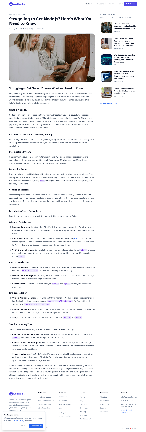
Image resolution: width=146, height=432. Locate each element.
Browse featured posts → (110, 103)
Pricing (111, 4)
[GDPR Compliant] (46, 428)
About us (103, 397)
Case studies (84, 408)
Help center (84, 415)
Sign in (120, 4)
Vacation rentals (44, 404)
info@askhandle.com (129, 397)
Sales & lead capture (46, 400)
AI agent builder (65, 416)
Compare (83, 404)
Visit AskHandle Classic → (127, 411)
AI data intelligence (45, 408)
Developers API (85, 419)
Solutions (100, 4)
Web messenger (65, 404)
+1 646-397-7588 (127, 400)
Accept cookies (36, 426)
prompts (77, 238)
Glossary (83, 411)
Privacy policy (105, 404)
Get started (130, 4)
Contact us (104, 411)
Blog (81, 400)
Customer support (45, 397)
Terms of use (105, 400)
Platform (88, 4)
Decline (23, 426)
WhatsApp (63, 400)
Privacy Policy (19, 420)
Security (103, 408)
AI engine (62, 412)
